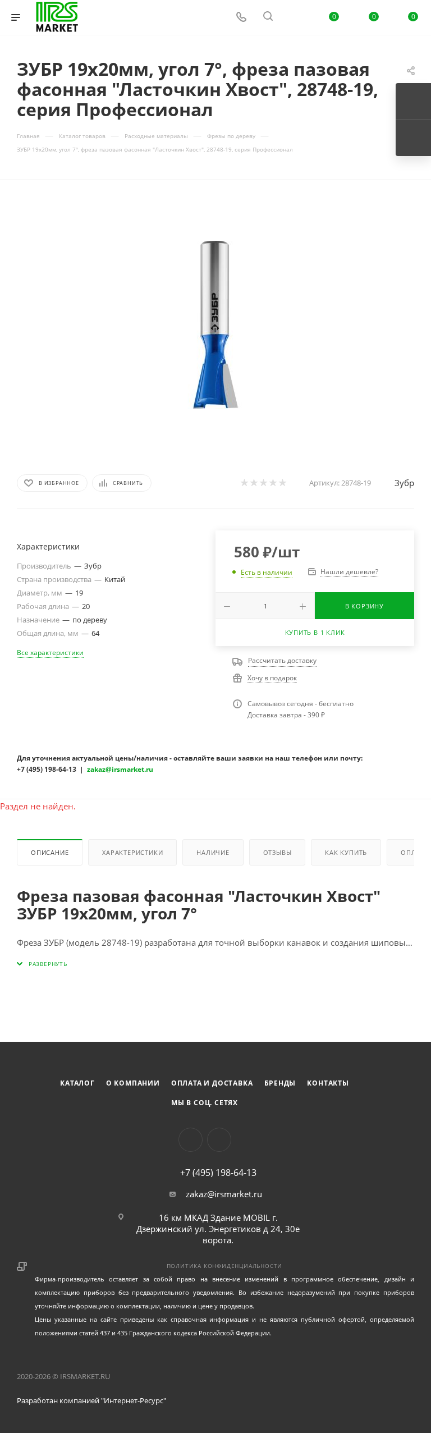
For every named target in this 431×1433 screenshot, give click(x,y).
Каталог (77, 1083)
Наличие (213, 852)
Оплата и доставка (212, 1083)
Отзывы (277, 852)
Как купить (346, 852)
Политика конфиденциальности (225, 1266)
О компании (133, 1083)
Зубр (404, 482)
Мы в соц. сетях (204, 1102)
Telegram (219, 1140)
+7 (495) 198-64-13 (218, 1172)
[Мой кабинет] (295, 17)
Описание (49, 852)
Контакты (328, 1083)
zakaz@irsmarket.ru (224, 1193)
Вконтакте (190, 1140)
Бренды (280, 1083)
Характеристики (132, 852)
